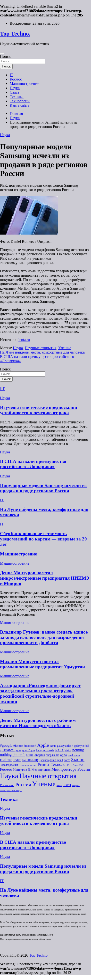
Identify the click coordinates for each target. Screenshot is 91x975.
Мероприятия (41, 769)
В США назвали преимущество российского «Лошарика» (33, 464)
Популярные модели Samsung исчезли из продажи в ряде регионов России (43, 488)
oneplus (39, 755)
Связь (14, 92)
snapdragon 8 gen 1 (52, 760)
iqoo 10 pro (28, 750)
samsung (31, 759)
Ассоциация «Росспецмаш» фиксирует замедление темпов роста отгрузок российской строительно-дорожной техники (40, 693)
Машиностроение (24, 83)
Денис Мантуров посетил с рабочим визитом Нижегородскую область (38, 723)
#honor (18, 745)
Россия (23, 784)
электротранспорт (11, 790)
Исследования (9, 764)
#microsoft (30, 745)
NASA (59, 750)
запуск (76, 785)
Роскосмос (7, 785)
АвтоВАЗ (78, 765)
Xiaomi (77, 759)
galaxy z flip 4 (65, 745)
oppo (63, 755)
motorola (48, 750)
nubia (29, 755)
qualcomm (74, 755)
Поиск (5, 56)
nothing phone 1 (12, 755)
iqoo (18, 750)
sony (67, 760)
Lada (38, 750)
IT (11, 75)
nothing (78, 750)
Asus (53, 745)
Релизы (43, 765)
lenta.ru (24, 340)
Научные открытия (40, 348)
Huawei (8, 750)
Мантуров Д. (22, 769)
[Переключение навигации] (2, 53)
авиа (59, 785)
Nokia (68, 750)
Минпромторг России (70, 769)
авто (67, 784)
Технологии (20, 101)
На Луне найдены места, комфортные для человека (42, 352)
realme (6, 759)
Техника (17, 97)
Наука (15, 88)
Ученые (64, 348)
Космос (16, 79)
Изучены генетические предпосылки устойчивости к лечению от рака (38, 410)
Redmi (17, 760)
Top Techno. (15, 33)
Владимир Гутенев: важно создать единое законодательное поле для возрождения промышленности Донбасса (44, 637)
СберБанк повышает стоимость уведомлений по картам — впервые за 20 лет (43, 539)
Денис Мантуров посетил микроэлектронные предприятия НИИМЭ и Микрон (44, 578)
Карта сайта (19, 105)
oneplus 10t (52, 755)
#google (6, 745)
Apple (43, 745)
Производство (27, 765)
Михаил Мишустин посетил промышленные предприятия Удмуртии (42, 664)
